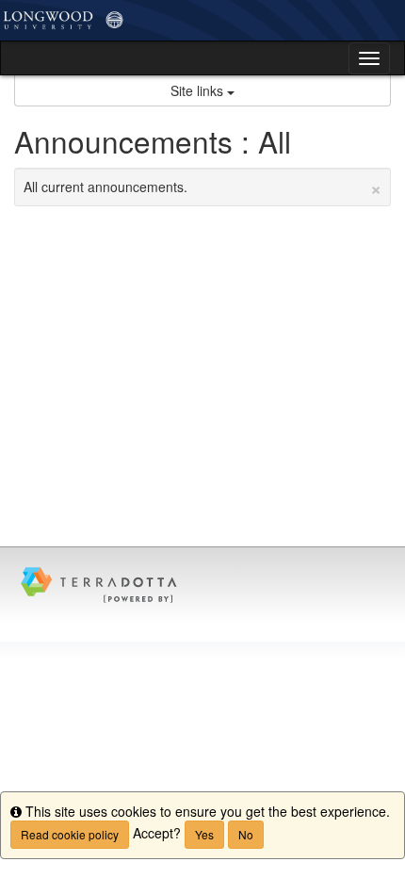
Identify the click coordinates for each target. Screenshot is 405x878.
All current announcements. (202, 186)
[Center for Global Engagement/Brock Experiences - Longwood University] (202, 20)
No (245, 834)
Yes (204, 834)
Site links (198, 90)
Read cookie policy (70, 834)
